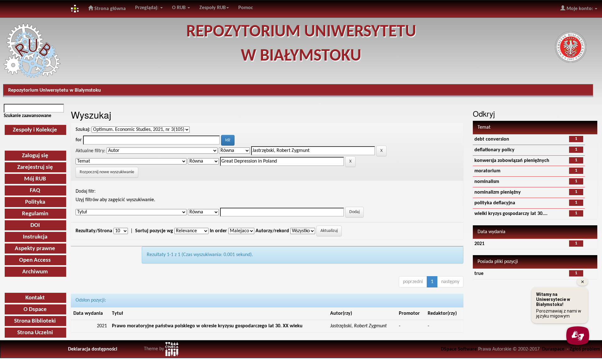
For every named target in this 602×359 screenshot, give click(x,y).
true (478, 273)
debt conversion (491, 139)
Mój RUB (35, 179)
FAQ (35, 191)
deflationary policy (494, 150)
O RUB (179, 7)
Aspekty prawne (35, 249)
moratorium (487, 171)
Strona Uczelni (35, 333)
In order (218, 230)
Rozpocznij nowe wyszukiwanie (107, 172)
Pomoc (245, 7)
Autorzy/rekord (272, 230)
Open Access (35, 260)
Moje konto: (579, 8)
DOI (35, 225)
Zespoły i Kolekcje (35, 130)
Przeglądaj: (147, 7)
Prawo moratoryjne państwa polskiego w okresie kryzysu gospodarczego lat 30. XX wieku (207, 326)
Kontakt (35, 298)
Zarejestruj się (35, 167)
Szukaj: (83, 129)
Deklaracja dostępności (92, 349)
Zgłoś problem (585, 349)
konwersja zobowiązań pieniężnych (511, 160)
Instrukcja (35, 237)
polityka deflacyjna (494, 203)
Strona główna (109, 8)
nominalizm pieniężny (497, 192)
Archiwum (35, 272)
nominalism (486, 181)
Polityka (35, 202)
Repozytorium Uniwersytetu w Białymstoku (54, 90)
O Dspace (35, 310)
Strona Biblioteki (35, 321)
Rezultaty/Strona (94, 230)
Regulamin (35, 214)
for (79, 139)
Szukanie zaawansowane (27, 115)
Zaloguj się (35, 156)
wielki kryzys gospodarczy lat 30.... (510, 213)
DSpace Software (459, 349)
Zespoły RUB (212, 7)
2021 (479, 243)
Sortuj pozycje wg (154, 230)
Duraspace (553, 349)
